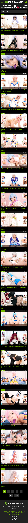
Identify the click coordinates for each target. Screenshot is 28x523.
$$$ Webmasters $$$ (18, 512)
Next (17, 495)
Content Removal (14, 514)
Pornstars (21, 511)
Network (7, 512)
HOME (5, 511)
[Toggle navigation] (2, 2)
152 (11, 495)
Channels (12, 511)
